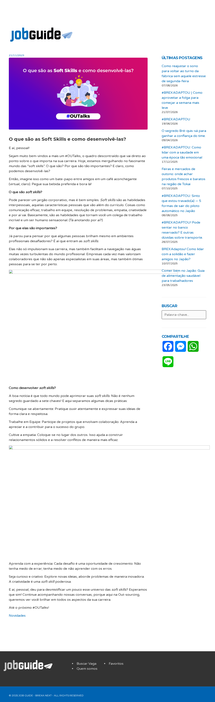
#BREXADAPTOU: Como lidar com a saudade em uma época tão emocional (182, 152)
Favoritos (116, 664)
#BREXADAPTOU (176, 119)
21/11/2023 (16, 55)
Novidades (17, 616)
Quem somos (87, 669)
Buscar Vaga (86, 664)
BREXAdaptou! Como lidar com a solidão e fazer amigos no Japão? (183, 254)
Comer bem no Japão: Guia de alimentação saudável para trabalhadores (183, 276)
